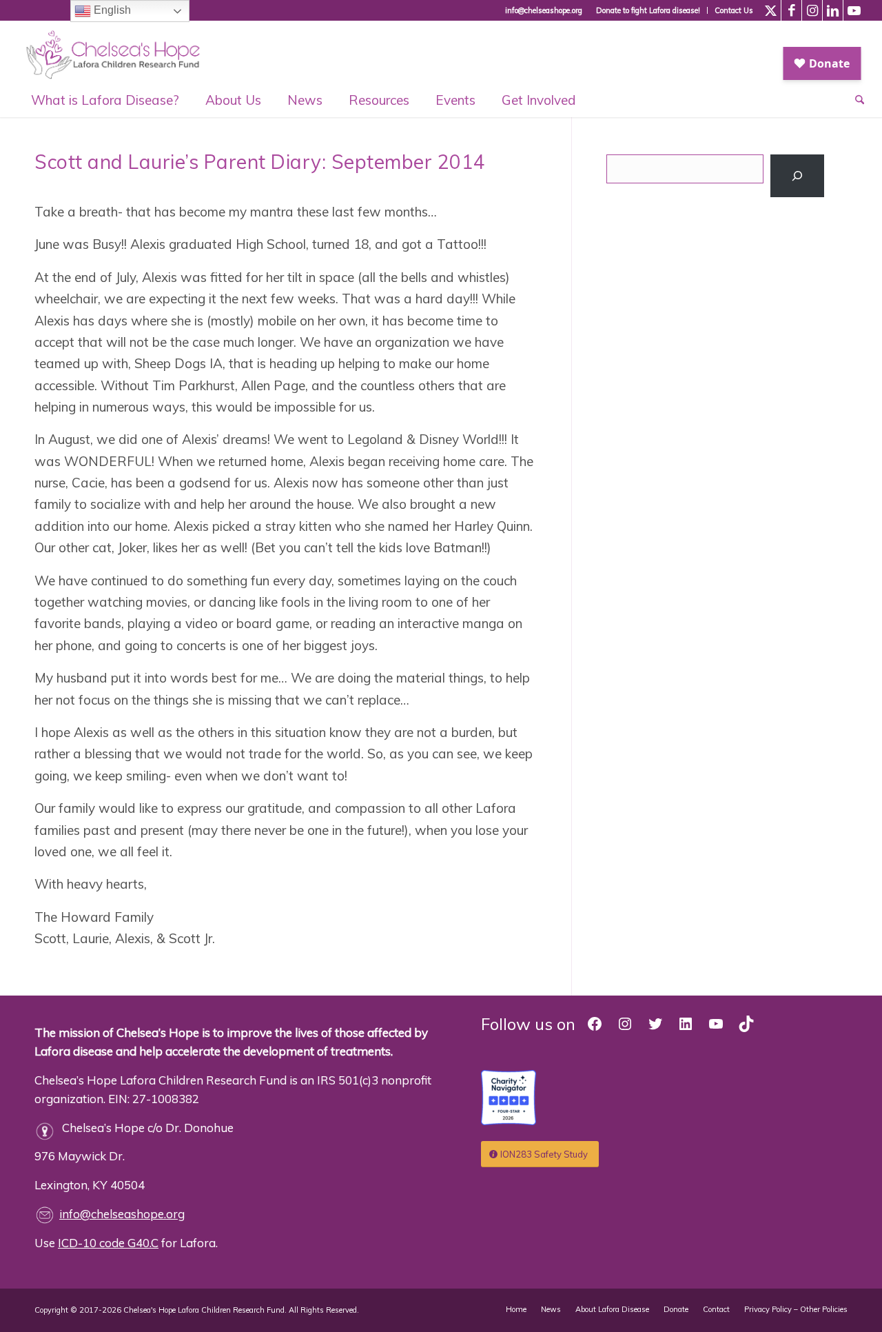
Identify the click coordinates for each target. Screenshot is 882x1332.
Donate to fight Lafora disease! (648, 10)
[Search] (797, 175)
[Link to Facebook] (791, 10)
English (111, 10)
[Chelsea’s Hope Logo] (119, 52)
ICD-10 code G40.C (108, 1242)
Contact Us (734, 10)
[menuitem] (648, 10)
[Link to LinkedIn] (833, 10)
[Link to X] (771, 10)
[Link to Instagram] (812, 10)
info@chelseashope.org (122, 1214)
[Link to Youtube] (853, 10)
